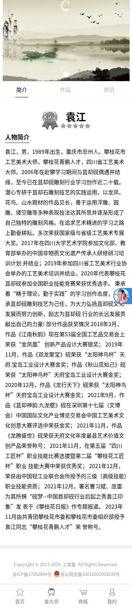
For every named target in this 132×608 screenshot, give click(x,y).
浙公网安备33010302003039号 (90, 574)
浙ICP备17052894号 (32, 574)
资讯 (109, 90)
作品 (65, 90)
